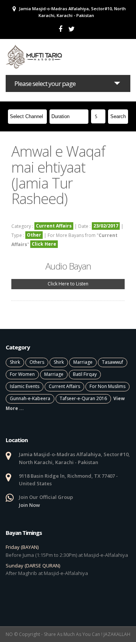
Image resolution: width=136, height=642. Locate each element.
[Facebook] (60, 29)
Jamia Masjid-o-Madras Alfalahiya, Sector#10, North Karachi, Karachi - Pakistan (72, 12)
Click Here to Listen (68, 283)
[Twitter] (71, 29)
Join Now (29, 505)
